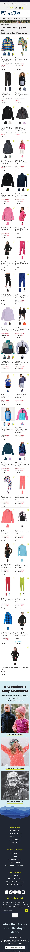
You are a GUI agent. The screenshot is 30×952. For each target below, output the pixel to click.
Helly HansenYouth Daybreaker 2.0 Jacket (21, 195)
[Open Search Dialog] (7, 8)
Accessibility (19, 943)
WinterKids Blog (15, 878)
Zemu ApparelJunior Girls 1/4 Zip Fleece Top (21, 229)
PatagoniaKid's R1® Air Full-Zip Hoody (7, 162)
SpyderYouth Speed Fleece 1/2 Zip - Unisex (7, 329)
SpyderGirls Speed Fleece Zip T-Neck (21, 565)
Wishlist (15, 842)
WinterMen (24, 4)
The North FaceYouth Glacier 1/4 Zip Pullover (7, 128)
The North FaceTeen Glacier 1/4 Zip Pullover (22, 329)
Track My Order (15, 833)
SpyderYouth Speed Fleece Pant (22, 497)
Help (15, 856)
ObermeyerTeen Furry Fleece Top (21, 162)
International (15, 862)
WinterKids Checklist (15, 882)
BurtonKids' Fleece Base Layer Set (21, 59)
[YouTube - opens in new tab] (23, 892)
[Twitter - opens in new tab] (10, 892)
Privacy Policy (6, 940)
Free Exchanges (15, 836)
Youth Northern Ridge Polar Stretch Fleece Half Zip (22, 633)
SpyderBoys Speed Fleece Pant (21, 599)
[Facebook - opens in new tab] (6, 892)
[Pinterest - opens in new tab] (19, 892)
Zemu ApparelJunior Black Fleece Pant (7, 295)
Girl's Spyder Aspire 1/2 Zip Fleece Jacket (7, 229)
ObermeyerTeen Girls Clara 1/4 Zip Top (22, 464)
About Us (15, 875)
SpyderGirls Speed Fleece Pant (7, 599)
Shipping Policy (15, 859)
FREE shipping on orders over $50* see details (15, 18)
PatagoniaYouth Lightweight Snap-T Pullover (7, 59)
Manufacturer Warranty (15, 865)
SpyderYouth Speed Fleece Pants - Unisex (22, 295)
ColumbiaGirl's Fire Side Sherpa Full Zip (20, 128)
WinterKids (6, 4)
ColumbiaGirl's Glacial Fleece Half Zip (7, 464)
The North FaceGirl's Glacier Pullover (20, 396)
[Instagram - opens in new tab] (15, 892)
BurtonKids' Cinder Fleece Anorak (21, 94)
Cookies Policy (15, 940)
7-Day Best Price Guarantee (15, 1)
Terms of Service (24, 941)
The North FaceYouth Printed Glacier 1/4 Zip (6, 565)
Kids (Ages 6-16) (7, 24)
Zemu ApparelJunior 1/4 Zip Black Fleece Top (7, 263)
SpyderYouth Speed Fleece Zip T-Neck (7, 531)
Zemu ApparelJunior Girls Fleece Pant (21, 263)
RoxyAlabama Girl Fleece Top (22, 531)
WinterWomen (15, 4)
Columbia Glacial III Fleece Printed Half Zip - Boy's (7, 633)
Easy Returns (15, 839)
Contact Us (15, 853)
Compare (4, 69)
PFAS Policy (10, 943)
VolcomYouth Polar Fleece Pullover (21, 362)
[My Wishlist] (11, 8)
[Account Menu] (16, 8)
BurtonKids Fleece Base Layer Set (6, 497)
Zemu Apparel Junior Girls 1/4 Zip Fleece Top (15, 668)
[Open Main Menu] (25, 13)
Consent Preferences (15, 937)
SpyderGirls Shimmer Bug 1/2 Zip (7, 195)
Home (2, 24)
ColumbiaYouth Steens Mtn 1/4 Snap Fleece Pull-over (21, 430)
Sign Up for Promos (15, 885)
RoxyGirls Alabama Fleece (6, 396)
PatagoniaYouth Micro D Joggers (5, 94)
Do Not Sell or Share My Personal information (15, 941)
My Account (15, 830)
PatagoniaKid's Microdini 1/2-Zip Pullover (7, 362)
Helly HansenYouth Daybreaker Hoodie (7, 429)
